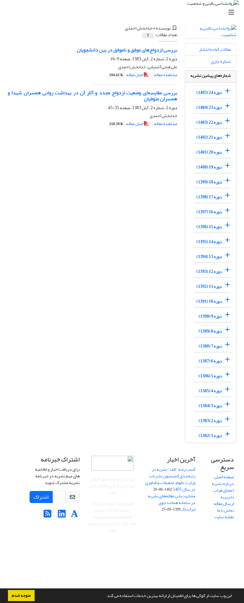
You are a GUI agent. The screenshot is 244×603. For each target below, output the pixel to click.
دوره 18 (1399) (209, 182)
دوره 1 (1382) (210, 435)
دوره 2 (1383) (210, 420)
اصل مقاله (126, 74)
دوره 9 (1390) (210, 316)
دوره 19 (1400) (209, 167)
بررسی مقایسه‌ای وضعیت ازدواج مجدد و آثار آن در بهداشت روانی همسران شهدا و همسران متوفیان (92, 95)
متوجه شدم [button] (21, 595)
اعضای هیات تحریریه (223, 493)
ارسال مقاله (224, 503)
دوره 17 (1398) (209, 197)
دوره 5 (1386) (210, 376)
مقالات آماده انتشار (215, 49)
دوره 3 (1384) (210, 405)
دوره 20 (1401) (209, 152)
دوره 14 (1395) (209, 241)
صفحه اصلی (224, 477)
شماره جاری (221, 61)
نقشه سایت (224, 517)
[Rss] (47, 515)
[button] (104, 596)
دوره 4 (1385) (210, 391)
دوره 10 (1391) (209, 301)
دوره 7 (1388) (210, 346)
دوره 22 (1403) (209, 122)
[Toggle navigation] (124, 12)
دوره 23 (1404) (209, 107)
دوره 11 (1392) (209, 286)
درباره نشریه (223, 483)
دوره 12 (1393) (209, 271)
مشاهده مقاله (165, 74)
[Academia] (74, 515)
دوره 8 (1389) (210, 331)
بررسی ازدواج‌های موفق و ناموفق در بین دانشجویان (127, 50)
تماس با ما (225, 510)
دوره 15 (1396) (209, 226)
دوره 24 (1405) (209, 92)
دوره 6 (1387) (210, 361)
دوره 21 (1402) (209, 137)
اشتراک (41, 497)
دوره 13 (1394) (209, 256)
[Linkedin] (62, 515)
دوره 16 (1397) (209, 212)
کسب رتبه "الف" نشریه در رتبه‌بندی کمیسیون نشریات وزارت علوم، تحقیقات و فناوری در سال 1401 (170, 479)
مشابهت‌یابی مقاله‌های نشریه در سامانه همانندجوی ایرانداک (171, 503)
